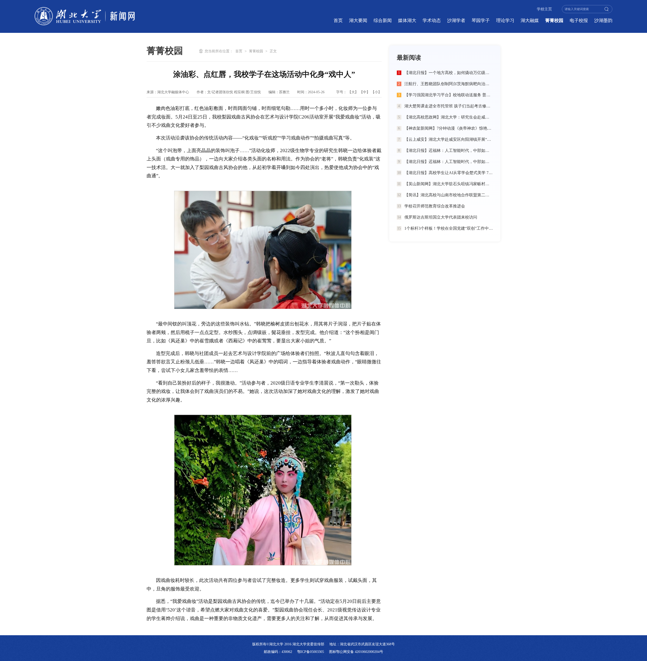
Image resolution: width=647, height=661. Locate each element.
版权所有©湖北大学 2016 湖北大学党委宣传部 (288, 644)
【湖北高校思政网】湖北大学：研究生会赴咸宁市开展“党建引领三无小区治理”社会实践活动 (448, 117)
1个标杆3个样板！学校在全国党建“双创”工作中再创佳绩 (448, 228)
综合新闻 (383, 20)
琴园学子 (481, 20)
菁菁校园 (554, 20)
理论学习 (505, 20)
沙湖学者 (456, 20)
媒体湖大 (407, 20)
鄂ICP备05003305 (310, 652)
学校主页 (544, 9)
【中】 (364, 92)
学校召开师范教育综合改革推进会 (434, 206)
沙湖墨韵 (603, 20)
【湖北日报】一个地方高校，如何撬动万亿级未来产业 (448, 72)
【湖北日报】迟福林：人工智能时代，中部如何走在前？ (448, 150)
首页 (338, 20)
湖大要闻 (358, 20)
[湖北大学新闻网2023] (85, 16)
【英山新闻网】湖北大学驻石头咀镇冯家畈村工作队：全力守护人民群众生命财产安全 (448, 184)
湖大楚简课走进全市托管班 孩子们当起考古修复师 (448, 106)
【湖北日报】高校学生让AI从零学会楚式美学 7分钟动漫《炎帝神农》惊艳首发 (448, 173)
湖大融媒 (530, 20)
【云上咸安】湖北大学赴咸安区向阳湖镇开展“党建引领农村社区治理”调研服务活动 (448, 139)
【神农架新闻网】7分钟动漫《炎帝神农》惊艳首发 (448, 128)
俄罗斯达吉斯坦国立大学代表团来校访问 (440, 217)
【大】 (353, 92)
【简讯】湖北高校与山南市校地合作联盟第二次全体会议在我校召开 (448, 195)
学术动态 (432, 20)
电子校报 (579, 20)
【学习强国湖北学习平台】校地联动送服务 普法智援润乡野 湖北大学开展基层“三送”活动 (448, 95)
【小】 (376, 92)
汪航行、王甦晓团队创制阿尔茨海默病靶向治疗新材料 (448, 84)
